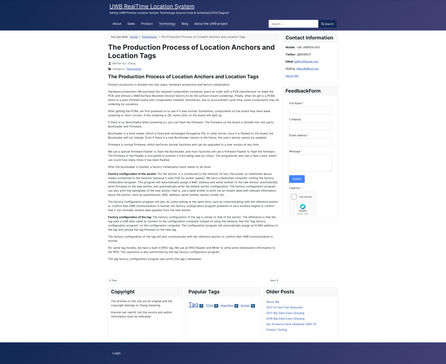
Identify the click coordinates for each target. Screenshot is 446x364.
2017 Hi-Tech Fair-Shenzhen (284, 307)
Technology (167, 23)
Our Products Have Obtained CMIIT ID (291, 324)
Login (117, 353)
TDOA (209, 305)
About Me (292, 76)
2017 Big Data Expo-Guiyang (285, 313)
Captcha (295, 188)
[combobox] (293, 24)
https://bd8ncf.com (307, 68)
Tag (193, 304)
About (117, 23)
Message (295, 151)
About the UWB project (211, 23)
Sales (131, 23)
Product (147, 23)
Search (329, 24)
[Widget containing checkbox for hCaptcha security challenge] (303, 203)
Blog (185, 23)
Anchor (245, 305)
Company (295, 119)
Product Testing (276, 329)
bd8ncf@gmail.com (306, 61)
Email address (299, 135)
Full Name (296, 103)
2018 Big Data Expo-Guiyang (285, 318)
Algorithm (227, 305)
